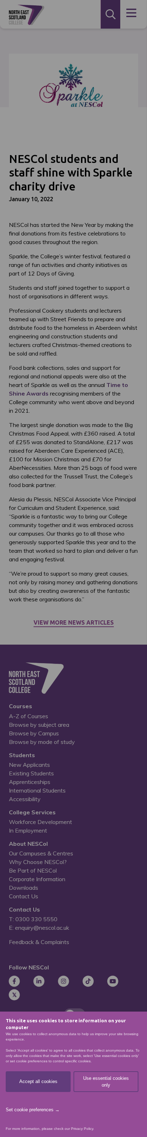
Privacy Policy (82, 1129)
